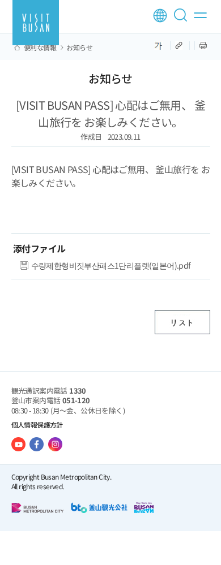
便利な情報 (40, 47)
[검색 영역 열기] (182, 19)
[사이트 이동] (18, 444)
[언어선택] (160, 15)
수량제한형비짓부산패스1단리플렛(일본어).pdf (111, 265)
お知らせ (79, 47)
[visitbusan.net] (35, 22)
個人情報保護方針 (37, 424)
